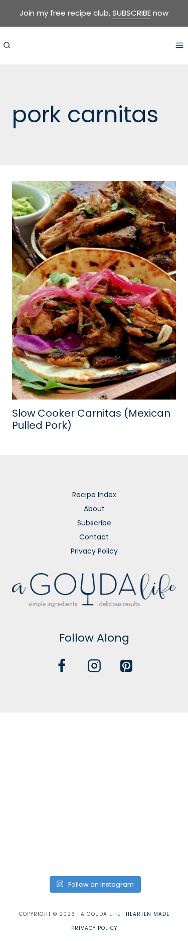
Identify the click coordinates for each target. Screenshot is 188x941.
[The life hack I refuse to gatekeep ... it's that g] (93, 812)
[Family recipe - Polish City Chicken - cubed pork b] (29, 812)
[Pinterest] (126, 666)
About (94, 509)
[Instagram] (94, 666)
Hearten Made (147, 914)
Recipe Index (94, 495)
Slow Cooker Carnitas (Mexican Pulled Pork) (91, 419)
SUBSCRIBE (131, 13)
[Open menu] (179, 45)
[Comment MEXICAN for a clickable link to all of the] (158, 774)
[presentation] (94, 290)
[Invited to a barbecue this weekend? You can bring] (29, 735)
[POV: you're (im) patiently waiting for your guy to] (93, 735)
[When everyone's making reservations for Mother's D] (29, 774)
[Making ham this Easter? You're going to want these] (29, 850)
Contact (94, 537)
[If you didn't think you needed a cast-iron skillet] (93, 774)
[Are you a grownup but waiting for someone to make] (158, 735)
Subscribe (94, 523)
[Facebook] (62, 666)
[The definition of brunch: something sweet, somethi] (158, 812)
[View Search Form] (6, 45)
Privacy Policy (94, 551)
